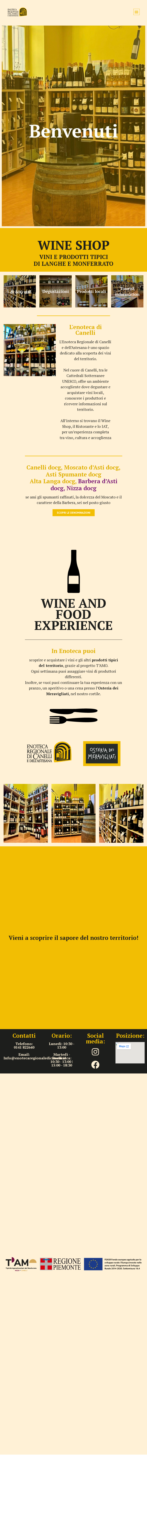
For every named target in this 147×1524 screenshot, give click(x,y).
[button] (136, 12)
